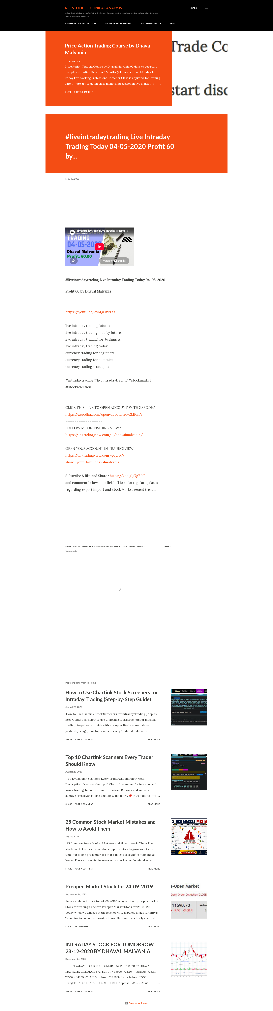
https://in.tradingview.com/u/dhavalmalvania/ (104, 435)
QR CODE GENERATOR (151, 23)
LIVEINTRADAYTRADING (132, 546)
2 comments (81, 926)
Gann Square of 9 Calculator (118, 23)
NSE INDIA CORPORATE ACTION (80, 23)
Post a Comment (83, 92)
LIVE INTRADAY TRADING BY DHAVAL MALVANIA (96, 546)
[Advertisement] (118, 208)
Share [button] (68, 92)
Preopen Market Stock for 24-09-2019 (109, 886)
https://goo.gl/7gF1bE (127, 476)
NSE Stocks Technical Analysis (93, 8)
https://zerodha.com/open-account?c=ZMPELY (103, 414)
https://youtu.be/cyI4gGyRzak (90, 312)
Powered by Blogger (138, 1003)
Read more (154, 739)
